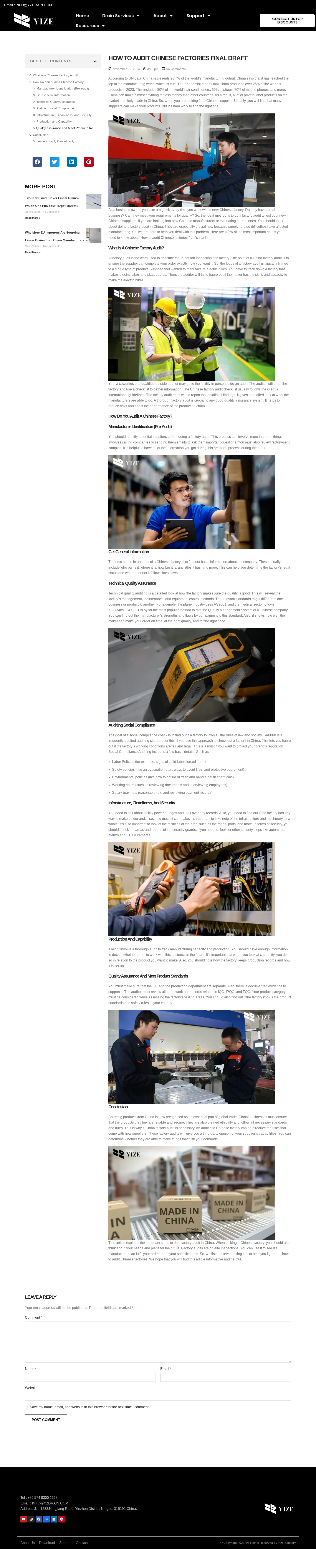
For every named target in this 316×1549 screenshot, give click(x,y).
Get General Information (53, 95)
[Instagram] (31, 1519)
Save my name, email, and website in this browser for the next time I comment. (89, 1407)
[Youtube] (23, 1519)
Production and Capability (54, 121)
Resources (87, 26)
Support (196, 16)
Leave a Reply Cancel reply (55, 141)
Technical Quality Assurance (55, 101)
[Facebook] (39, 1519)
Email (165, 1369)
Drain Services (118, 16)
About (160, 16)
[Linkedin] (54, 1519)
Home (82, 16)
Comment (33, 1317)
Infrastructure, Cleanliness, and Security (63, 115)
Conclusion (40, 134)
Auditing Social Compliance (55, 108)
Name (30, 1369)
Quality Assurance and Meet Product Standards (66, 128)
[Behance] (46, 1519)
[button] (95, 61)
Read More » (33, 217)
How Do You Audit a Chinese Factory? (59, 82)
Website (31, 1388)
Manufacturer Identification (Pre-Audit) (62, 88)
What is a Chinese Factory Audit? (56, 75)
